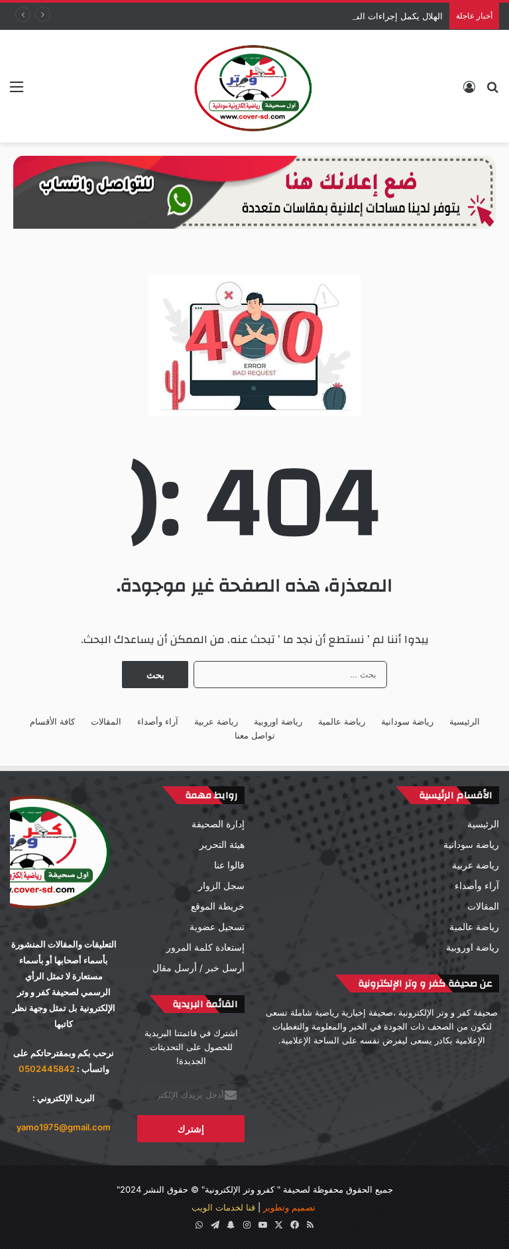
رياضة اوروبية (278, 721)
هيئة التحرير (222, 844)
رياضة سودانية (407, 721)
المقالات (106, 721)
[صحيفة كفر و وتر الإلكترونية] (254, 86)
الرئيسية (464, 721)
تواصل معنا (255, 735)
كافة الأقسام (52, 721)
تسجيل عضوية (217, 927)
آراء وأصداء (157, 721)
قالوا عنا (229, 865)
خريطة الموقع (218, 906)
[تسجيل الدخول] (469, 91)
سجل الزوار (221, 885)
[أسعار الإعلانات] (254, 191)
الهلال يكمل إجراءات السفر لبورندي (377, 16)
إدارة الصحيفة (218, 824)
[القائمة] (16, 91)
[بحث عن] (492, 91)
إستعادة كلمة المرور (205, 947)
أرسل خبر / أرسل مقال (198, 968)
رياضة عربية (216, 721)
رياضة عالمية (341, 721)
